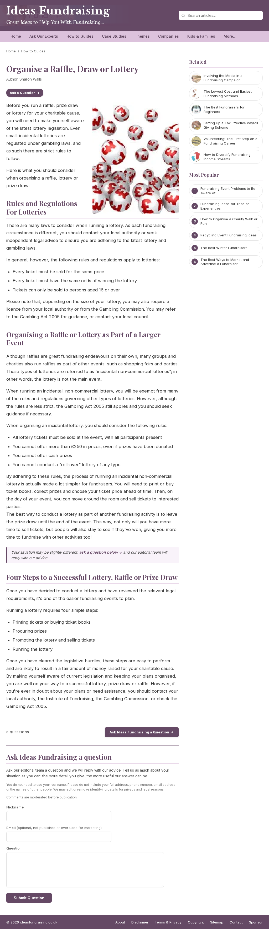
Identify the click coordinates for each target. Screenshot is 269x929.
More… (230, 36)
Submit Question (29, 898)
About (120, 922)
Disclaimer (139, 922)
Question (14, 848)
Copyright (196, 922)
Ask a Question (22, 93)
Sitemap (216, 922)
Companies (168, 36)
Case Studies (114, 36)
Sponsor (256, 922)
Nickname (15, 807)
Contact (236, 922)
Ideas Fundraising (58, 10)
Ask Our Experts (43, 36)
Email (54, 828)
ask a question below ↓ (100, 552)
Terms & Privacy (168, 922)
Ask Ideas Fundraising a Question (139, 732)
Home (16, 36)
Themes (142, 36)
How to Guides (80, 36)
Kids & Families (201, 36)
